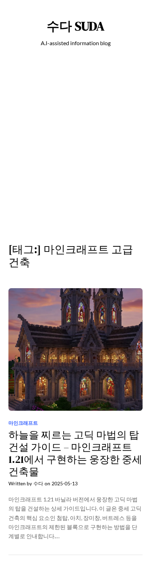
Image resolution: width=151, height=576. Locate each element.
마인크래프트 (23, 423)
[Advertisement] (75, 149)
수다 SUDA (75, 26)
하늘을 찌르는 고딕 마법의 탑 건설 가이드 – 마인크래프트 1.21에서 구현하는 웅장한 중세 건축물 (75, 453)
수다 (38, 483)
